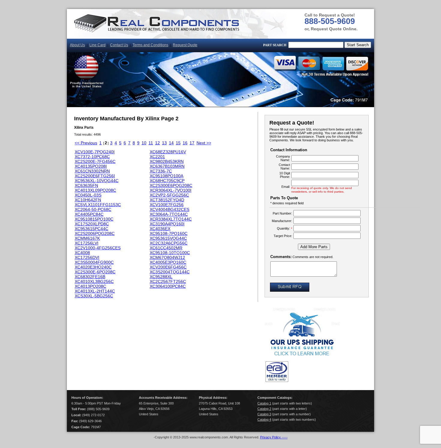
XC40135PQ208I (91, 166)
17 (192, 142)
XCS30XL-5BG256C (94, 295)
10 (144, 142)
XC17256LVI (86, 243)
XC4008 (82, 252)
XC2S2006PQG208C (95, 233)
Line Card (97, 45)
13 (164, 142)
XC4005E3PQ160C (168, 262)
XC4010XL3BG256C (94, 281)
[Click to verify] (277, 381)
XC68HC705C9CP (167, 180)
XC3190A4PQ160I (167, 223)
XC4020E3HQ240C (93, 267)
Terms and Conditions (150, 45)
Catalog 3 (264, 414)
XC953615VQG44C (168, 238)
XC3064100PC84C (168, 286)
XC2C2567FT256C (168, 281)
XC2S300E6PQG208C (171, 185)
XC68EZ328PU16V (168, 151)
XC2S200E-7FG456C (95, 161)
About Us (77, 45)
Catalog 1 (264, 403)
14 (171, 142)
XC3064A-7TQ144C (169, 214)
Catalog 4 (264, 419)
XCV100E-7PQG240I (95, 151)
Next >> (203, 142)
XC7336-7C (161, 171)
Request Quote (185, 45)
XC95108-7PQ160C (169, 233)
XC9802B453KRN (167, 161)
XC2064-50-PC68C (93, 209)
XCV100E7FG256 (167, 204)
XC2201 (157, 156)
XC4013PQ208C (90, 286)
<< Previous (86, 142)
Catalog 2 (264, 408)
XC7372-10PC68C (92, 156)
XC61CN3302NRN (92, 171)
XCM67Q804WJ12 (167, 257)
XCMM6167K (87, 238)
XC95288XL (161, 276)
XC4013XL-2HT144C (95, 291)
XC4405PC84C (89, 214)
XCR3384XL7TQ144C (171, 219)
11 (150, 142)
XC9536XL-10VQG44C (96, 180)
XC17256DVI (87, 257)
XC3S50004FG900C (94, 262)
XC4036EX (160, 228)
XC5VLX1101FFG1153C (98, 204)
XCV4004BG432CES (169, 209)
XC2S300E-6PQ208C (95, 271)
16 (185, 142)
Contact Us (119, 45)
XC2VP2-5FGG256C (169, 195)
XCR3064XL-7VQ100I (170, 190)
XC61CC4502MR (166, 247)
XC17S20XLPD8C (92, 223)
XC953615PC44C (91, 228)
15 (178, 142)
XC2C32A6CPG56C (169, 243)
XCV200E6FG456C (168, 267)
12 (157, 142)
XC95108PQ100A (166, 175)
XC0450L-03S (88, 195)
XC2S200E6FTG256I (95, 175)
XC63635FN (86, 185)
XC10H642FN (88, 199)
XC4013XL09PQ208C (95, 190)
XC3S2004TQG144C (170, 271)
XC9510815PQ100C (94, 219)
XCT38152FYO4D (167, 199)
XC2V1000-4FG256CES (98, 247)
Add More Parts (314, 247)
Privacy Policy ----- (274, 437)
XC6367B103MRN (167, 166)
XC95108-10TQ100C (170, 252)
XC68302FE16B (90, 276)
